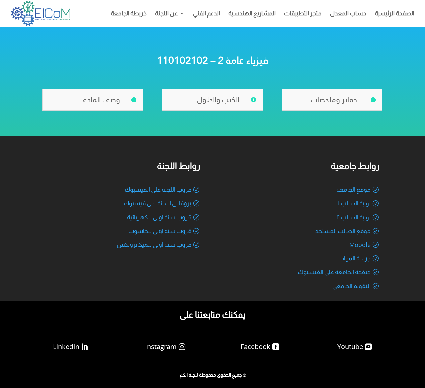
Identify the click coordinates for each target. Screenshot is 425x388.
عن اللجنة (166, 14)
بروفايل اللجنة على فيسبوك (157, 203)
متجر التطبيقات (303, 14)
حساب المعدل (348, 14)
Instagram (161, 346)
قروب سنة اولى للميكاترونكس (154, 245)
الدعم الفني (206, 14)
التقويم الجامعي (351, 286)
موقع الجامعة (353, 189)
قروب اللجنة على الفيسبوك (158, 189)
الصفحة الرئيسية (394, 14)
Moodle (360, 245)
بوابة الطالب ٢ (353, 217)
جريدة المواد (356, 258)
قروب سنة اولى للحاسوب (159, 231)
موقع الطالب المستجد (343, 231)
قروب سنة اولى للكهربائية (159, 217)
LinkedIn (66, 346)
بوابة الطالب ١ (354, 203)
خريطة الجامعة (129, 14)
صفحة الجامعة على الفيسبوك (334, 272)
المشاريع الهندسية (252, 14)
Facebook (255, 346)
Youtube (350, 346)
